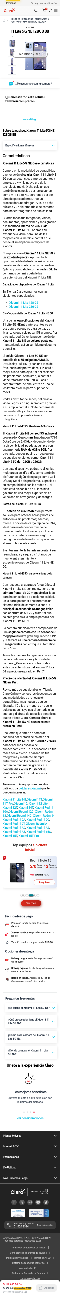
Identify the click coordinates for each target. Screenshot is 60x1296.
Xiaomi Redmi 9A (14, 819)
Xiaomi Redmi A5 (14, 831)
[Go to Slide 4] (12, 70)
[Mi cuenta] (51, 10)
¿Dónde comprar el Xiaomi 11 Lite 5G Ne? (28, 1052)
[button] (45, 3)
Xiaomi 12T (10, 807)
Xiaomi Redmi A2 (14, 827)
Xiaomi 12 (21, 803)
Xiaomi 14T (25, 807)
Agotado (49, 1287)
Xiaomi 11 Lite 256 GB (23, 306)
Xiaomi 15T (10, 836)
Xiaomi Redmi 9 (43, 815)
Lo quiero (44, 882)
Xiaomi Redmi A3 (37, 827)
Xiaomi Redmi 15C (39, 831)
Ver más (31, 903)
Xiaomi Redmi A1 (37, 823)
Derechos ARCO (42, 1258)
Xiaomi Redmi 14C (19, 815)
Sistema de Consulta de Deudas (28, 1273)
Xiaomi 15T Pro (29, 836)
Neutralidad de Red (28, 1268)
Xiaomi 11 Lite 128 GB (23, 302)
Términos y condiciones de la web (28, 1247)
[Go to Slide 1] (12, 43)
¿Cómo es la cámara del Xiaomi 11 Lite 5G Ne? (28, 1036)
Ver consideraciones (30, 1118)
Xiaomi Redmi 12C (21, 811)
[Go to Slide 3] (12, 61)
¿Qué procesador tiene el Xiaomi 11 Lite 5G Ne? (29, 1021)
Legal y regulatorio (30, 1278)
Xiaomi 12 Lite (38, 803)
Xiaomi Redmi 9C (37, 819)
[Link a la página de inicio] (4, 20)
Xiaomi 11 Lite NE (14, 799)
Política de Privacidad (17, 1258)
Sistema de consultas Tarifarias (28, 1263)
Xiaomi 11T (34, 799)
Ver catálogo (30, 119)
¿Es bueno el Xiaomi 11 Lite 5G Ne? (29, 1007)
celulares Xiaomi (30, 788)
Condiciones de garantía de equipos (28, 1252)
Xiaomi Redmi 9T (14, 823)
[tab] (21, 895)
